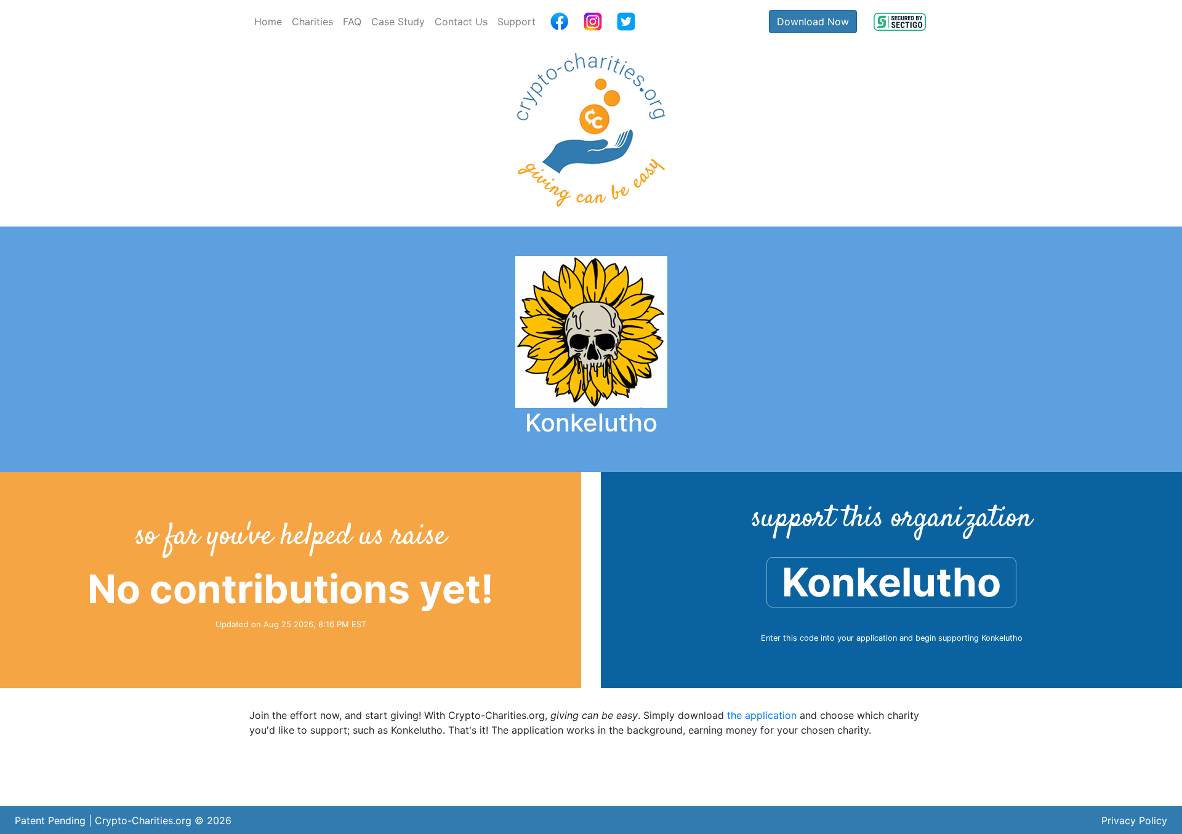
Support (516, 21)
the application (762, 715)
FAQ (352, 21)
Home (268, 21)
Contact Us (461, 21)
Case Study (398, 21)
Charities (312, 21)
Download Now (813, 21)
